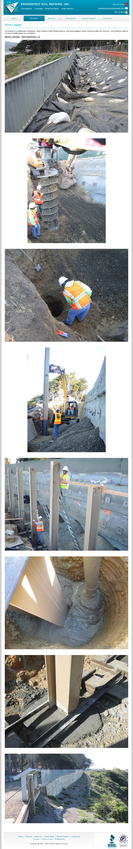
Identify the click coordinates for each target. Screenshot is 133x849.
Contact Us (107, 18)
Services (34, 18)
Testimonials (70, 18)
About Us (51, 18)
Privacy (36, 839)
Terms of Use (47, 839)
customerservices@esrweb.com (111, 8)
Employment (60, 839)
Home (14, 18)
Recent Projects (88, 18)
